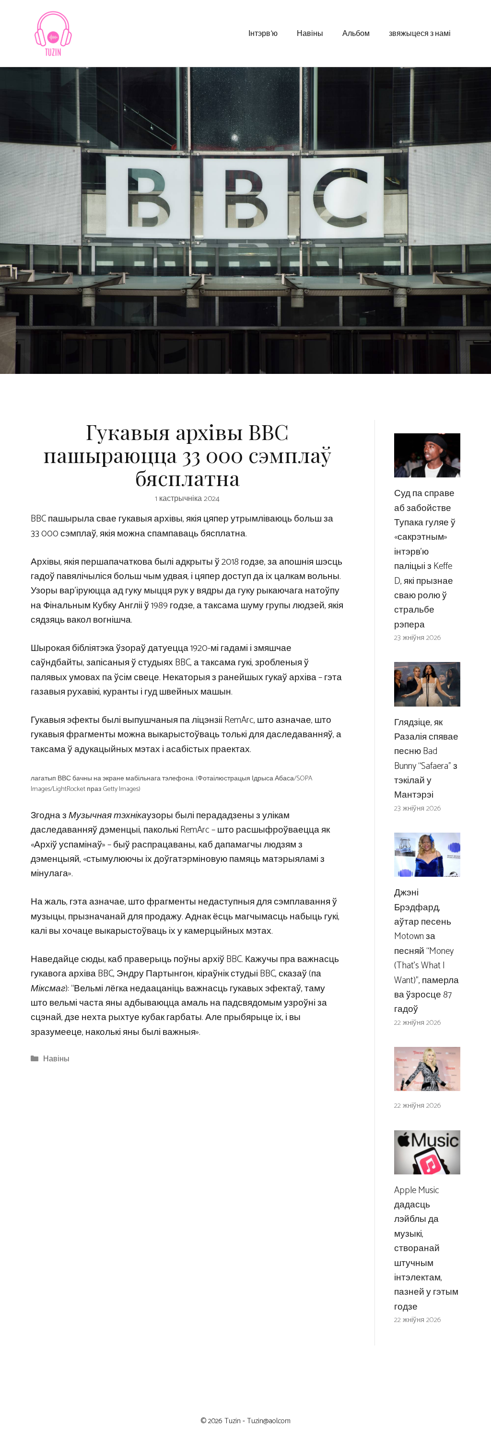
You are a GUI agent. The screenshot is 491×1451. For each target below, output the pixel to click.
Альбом (356, 32)
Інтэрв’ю (263, 32)
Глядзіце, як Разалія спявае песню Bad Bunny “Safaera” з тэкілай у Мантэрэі (426, 759)
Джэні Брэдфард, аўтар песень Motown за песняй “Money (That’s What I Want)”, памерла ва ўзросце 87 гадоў (426, 951)
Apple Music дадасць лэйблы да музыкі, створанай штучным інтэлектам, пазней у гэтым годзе (426, 1248)
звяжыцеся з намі (420, 32)
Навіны (310, 32)
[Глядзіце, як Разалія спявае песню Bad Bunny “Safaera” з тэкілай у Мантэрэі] (427, 698)
